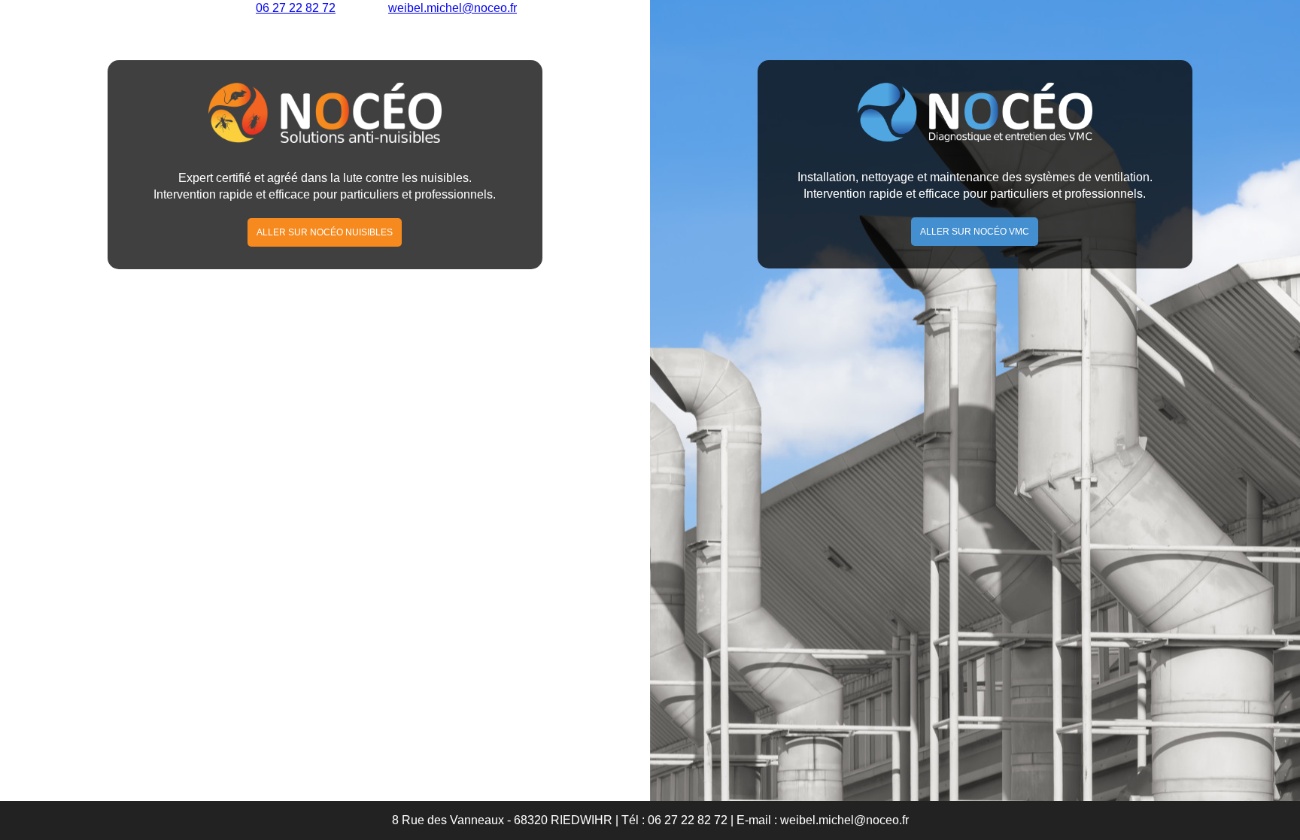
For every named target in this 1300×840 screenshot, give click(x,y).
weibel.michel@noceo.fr (844, 820)
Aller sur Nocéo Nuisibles (325, 232)
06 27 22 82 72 (687, 820)
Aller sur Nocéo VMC (974, 231)
